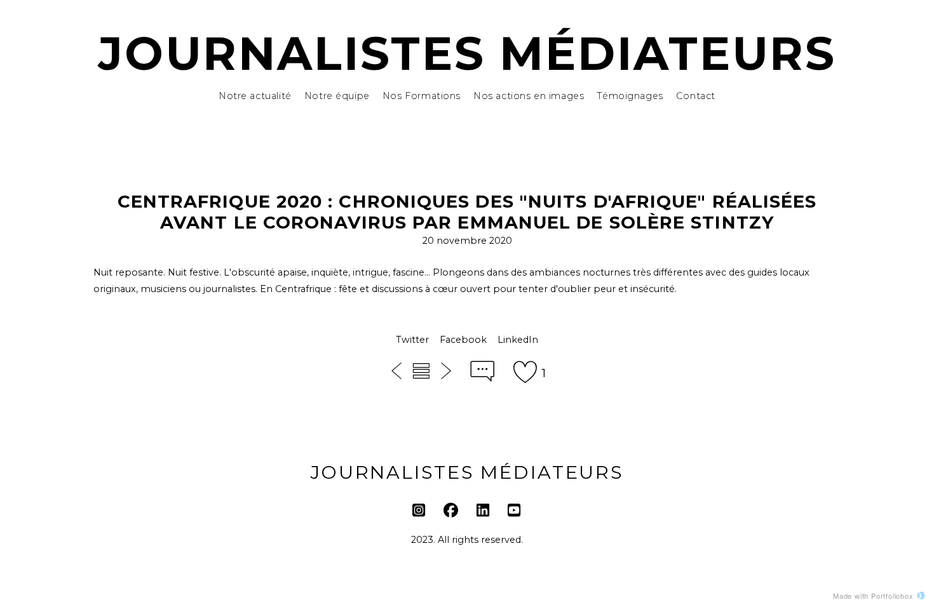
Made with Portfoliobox (873, 595)
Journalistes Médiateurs (467, 53)
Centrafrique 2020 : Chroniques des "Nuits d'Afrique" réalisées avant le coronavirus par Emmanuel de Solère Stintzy (467, 212)
